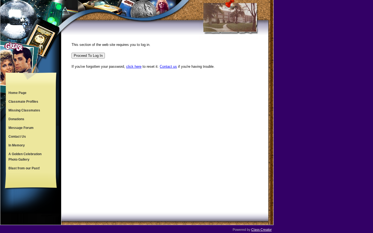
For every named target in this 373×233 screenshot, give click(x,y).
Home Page (17, 93)
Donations (16, 119)
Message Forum (21, 128)
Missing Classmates (24, 110)
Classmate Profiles (23, 102)
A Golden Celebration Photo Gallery (25, 156)
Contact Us (17, 136)
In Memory (16, 145)
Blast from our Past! (24, 168)
